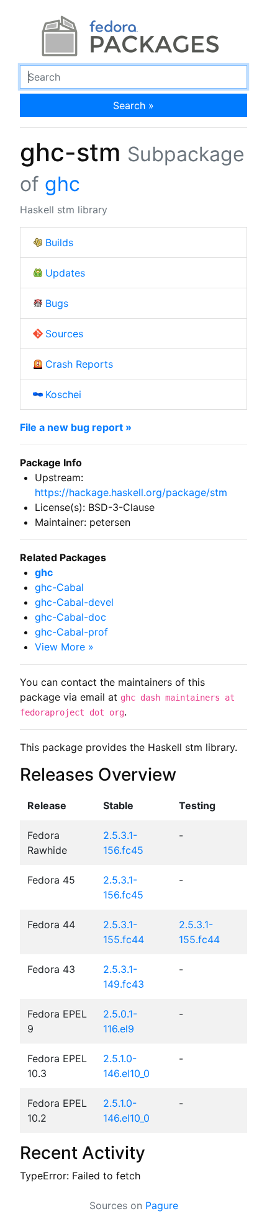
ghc (62, 184)
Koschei (63, 394)
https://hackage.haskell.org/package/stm (131, 492)
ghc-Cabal (59, 587)
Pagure (161, 1205)
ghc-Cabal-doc (70, 617)
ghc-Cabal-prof (71, 632)
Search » (133, 105)
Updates (65, 273)
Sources (64, 333)
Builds (59, 242)
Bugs (56, 303)
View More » (64, 647)
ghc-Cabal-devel (74, 602)
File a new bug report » (76, 427)
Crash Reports (79, 364)
